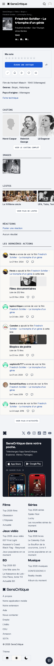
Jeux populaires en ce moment (14, 553)
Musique (34, 560)
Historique (24, 87)
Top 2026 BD (9, 565)
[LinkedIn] (44, 434)
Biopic (23, 12)
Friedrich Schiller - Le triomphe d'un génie (18, 15)
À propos (7, 596)
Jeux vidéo (10, 531)
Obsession (8, 515)
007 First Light (10, 540)
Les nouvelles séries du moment (39, 524)
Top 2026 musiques (38, 566)
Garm (12, 403)
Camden (14, 325)
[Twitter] (23, 434)
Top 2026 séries (36, 510)
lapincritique (16, 306)
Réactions (9, 223)
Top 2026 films (10, 510)
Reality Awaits (35, 575)
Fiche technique (10, 98)
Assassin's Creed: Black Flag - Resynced (14, 546)
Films (17, 12)
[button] (50, 4)
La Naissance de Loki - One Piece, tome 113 (14, 575)
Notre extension (11, 605)
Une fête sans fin (11, 569)
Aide (5, 610)
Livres (32, 531)
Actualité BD (9, 581)
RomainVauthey (18, 383)
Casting (8, 109)
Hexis (12, 254)
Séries (32, 505)
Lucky (31, 518)
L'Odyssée (8, 520)
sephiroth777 (17, 364)
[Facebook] (28, 434)
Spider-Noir (34, 514)
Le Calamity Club (36, 540)
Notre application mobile (15, 601)
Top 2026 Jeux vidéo (13, 536)
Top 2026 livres (36, 536)
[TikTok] (39, 434)
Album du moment (37, 580)
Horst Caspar (10, 138)
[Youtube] (49, 434)
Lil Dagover (44, 138)
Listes (7, 185)
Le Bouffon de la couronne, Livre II (37, 546)
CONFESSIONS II (37, 571)
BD (5, 560)
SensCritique (8, 12)
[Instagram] (34, 434)
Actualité (7, 525)
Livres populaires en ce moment (39, 553)
